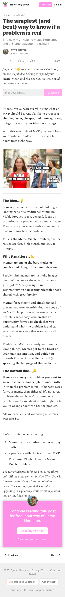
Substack (16, 590)
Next (54, 555)
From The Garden (14, 14)
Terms (44, 570)
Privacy (35, 570)
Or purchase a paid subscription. (33, 539)
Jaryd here (9, 69)
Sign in (58, 4)
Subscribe (45, 4)
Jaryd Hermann (19, 50)
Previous (13, 555)
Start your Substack (23, 581)
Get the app (49, 581)
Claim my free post (32, 531)
